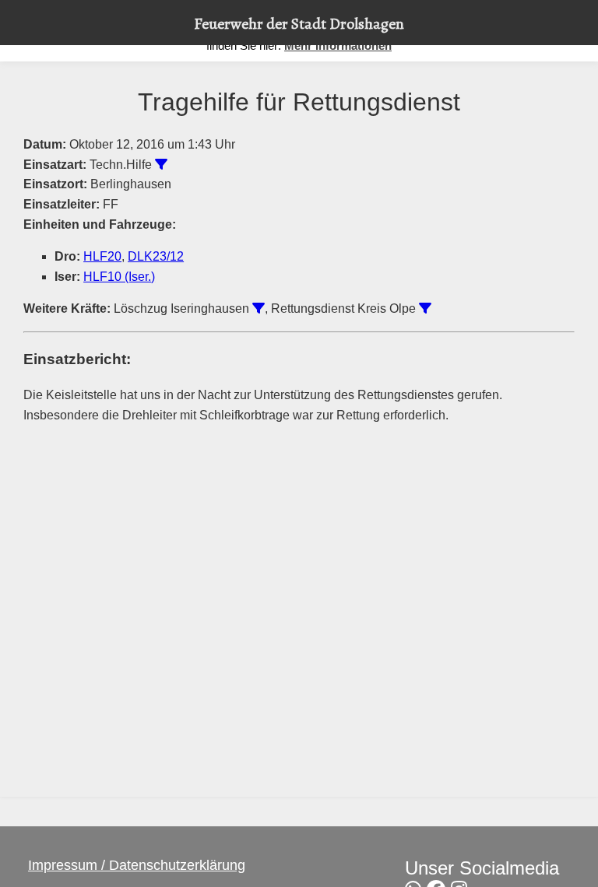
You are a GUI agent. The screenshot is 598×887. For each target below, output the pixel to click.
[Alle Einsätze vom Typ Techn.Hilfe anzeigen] (161, 164)
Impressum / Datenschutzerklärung (136, 865)
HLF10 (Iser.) (119, 276)
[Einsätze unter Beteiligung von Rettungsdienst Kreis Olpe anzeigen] (425, 308)
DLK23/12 (156, 256)
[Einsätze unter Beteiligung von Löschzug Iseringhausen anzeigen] (258, 308)
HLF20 (102, 256)
